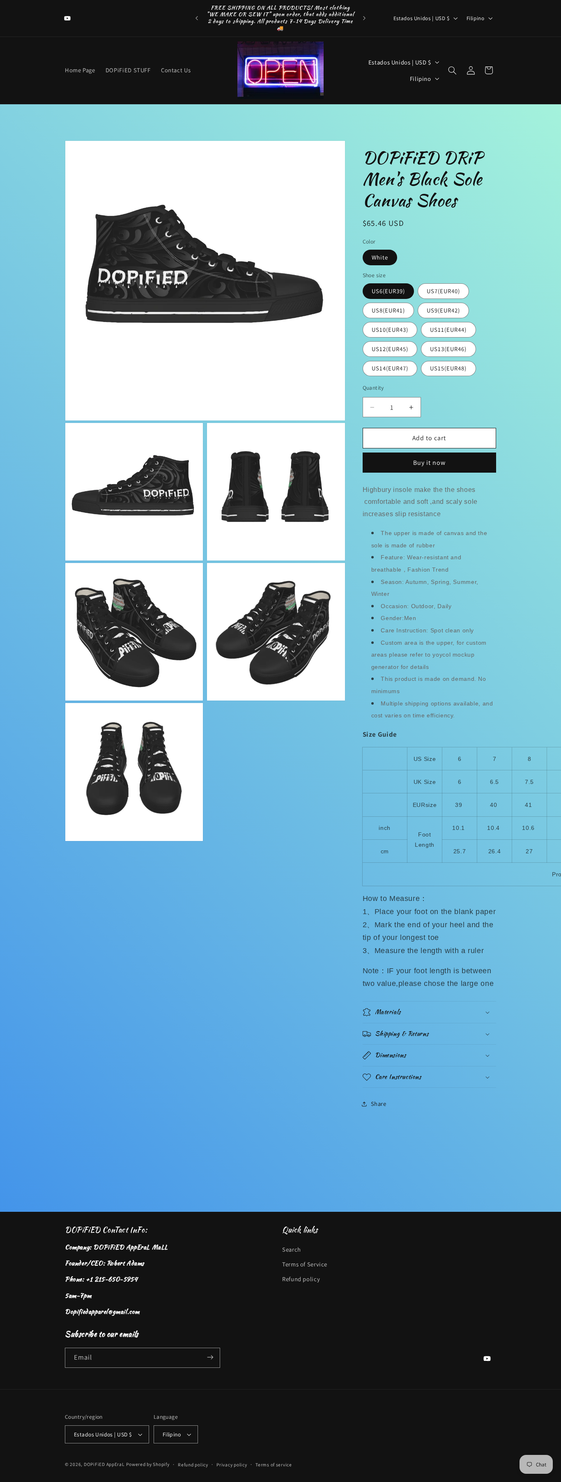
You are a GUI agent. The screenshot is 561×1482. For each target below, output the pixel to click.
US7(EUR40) (443, 291)
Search (291, 1249)
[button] (452, 70)
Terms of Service (304, 1264)
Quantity (373, 387)
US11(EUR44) (448, 329)
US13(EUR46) (448, 349)
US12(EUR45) (390, 349)
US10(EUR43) (390, 329)
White (380, 257)
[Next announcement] (364, 18)
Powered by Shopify (147, 1464)
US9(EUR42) (443, 310)
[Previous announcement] (197, 18)
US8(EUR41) (388, 310)
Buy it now (429, 462)
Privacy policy (231, 1464)
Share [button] (378, 1103)
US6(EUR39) (388, 291)
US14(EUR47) (390, 368)
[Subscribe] (210, 1357)
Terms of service (273, 1464)
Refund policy (301, 1279)
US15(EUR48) (448, 368)
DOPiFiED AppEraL (104, 1464)
